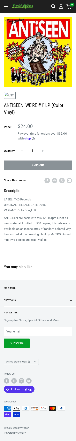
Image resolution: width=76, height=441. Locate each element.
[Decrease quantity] (22, 151)
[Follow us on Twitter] (14, 381)
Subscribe (17, 343)
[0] (68, 6)
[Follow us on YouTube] (29, 381)
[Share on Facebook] (47, 180)
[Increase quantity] (43, 151)
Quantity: (9, 151)
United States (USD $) (18, 361)
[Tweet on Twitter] (62, 180)
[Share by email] (69, 180)
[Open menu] (6, 6)
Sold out (38, 165)
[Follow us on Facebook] (6, 381)
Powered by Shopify (15, 432)
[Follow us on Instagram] (21, 381)
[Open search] (53, 6)
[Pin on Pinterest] (54, 180)
